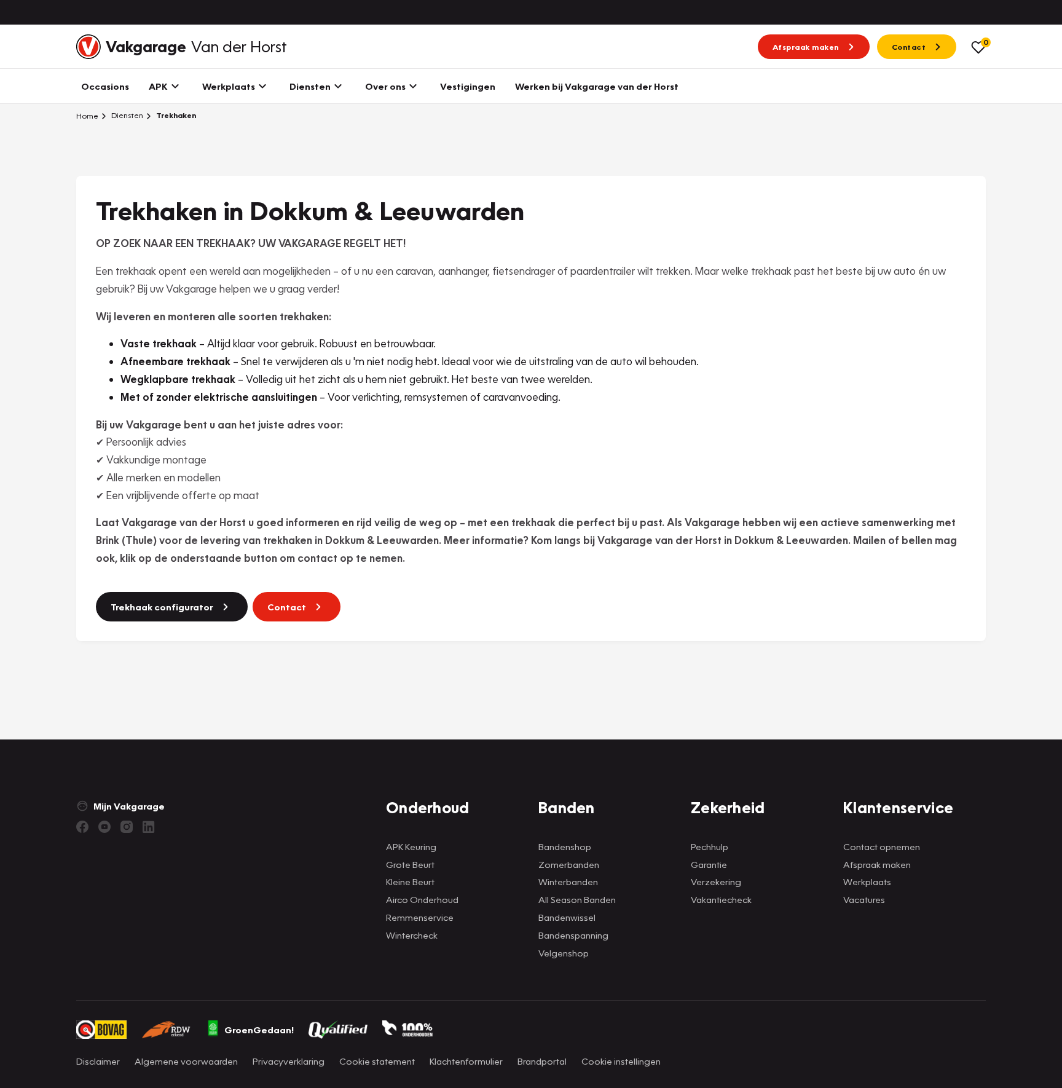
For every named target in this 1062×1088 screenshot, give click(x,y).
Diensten (126, 115)
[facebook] (82, 827)
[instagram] (126, 827)
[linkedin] (149, 827)
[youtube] (104, 827)
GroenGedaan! (259, 1029)
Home (87, 115)
